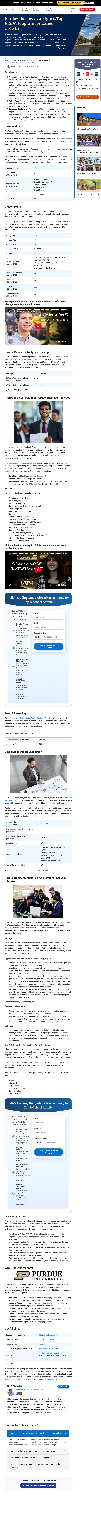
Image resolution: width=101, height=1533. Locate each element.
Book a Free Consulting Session (71, 3)
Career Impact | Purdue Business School (32, 870)
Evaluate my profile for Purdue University (38, 1485)
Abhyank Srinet (15, 66)
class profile (63, 211)
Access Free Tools (73, 9)
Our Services (36, 9)
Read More (61, 48)
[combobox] (38, 637)
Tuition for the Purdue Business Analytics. (36, 718)
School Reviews (49, 9)
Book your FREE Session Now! (87, 97)
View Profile (63, 1387)
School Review (22, 60)
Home (6, 60)
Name (36, 613)
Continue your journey (47, 1344)
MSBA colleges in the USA (47, 1379)
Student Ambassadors (48, 1335)
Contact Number (40, 633)
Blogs (61, 10)
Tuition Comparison (46, 1340)
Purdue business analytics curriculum (23, 463)
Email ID (37, 623)
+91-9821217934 (87, 3)
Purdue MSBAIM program (49, 1353)
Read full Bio (46, 1412)
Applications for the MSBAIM (50, 1349)
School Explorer (25, 9)
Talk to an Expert (87, 9)
